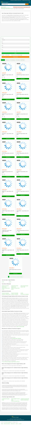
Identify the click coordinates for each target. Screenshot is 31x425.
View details (8, 79)
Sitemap (2, 423)
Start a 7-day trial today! (20, 326)
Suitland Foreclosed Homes (25, 398)
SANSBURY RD (4, 171)
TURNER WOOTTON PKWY (5, 230)
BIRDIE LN (10, 269)
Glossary (20, 423)
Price (2, 49)
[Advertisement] (15, 30)
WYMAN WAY (18, 74)
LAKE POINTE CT (4, 133)
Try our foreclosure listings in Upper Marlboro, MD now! (10, 361)
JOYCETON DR (18, 133)
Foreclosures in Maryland (25, 294)
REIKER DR (18, 94)
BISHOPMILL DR (19, 171)
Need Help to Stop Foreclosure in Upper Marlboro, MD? (22, 7)
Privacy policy (13, 423)
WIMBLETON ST (4, 191)
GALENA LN (18, 153)
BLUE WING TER (4, 74)
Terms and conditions (7, 423)
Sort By (3, 38)
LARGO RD (3, 153)
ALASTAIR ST (18, 191)
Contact (17, 423)
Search (15, 53)
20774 (10, 281)
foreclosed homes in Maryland (16, 338)
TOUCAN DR (18, 230)
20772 (3, 281)
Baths (2, 45)
